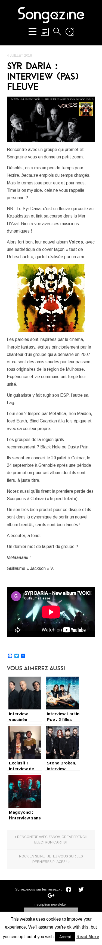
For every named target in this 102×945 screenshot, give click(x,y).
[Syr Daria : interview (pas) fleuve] (51, 119)
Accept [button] (65, 937)
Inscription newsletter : (51, 904)
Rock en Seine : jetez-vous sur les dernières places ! (51, 859)
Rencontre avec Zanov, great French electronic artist (52, 839)
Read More (87, 936)
